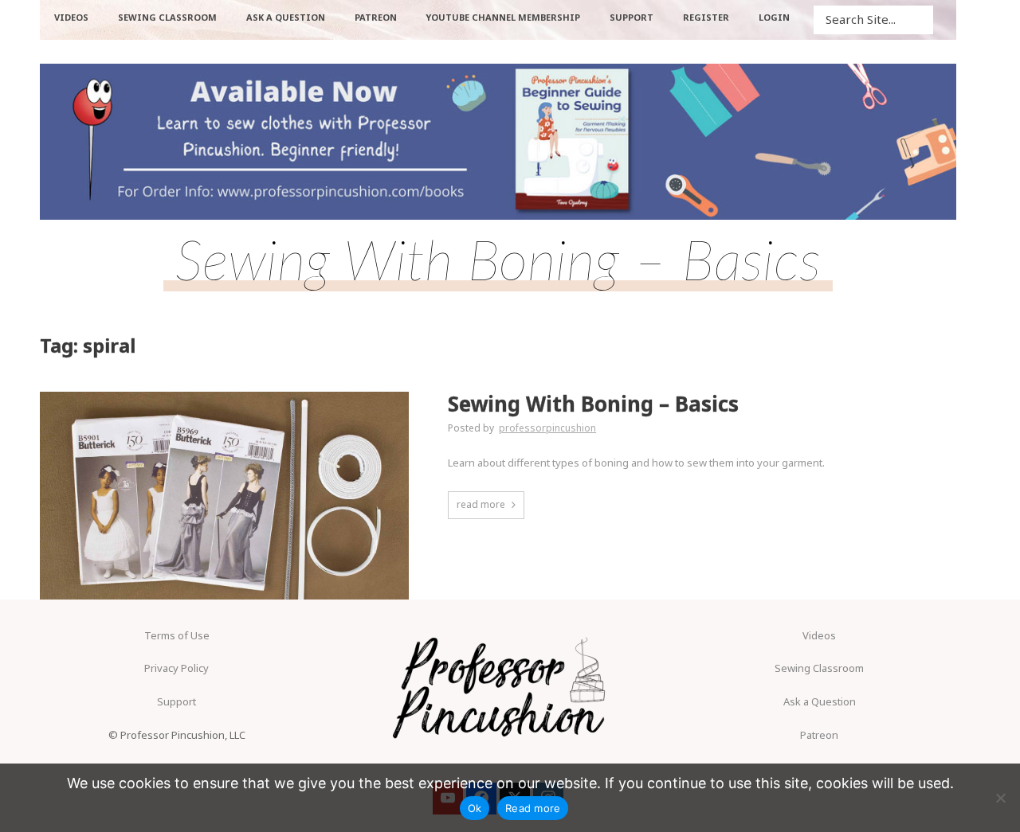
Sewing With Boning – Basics (593, 404)
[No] (1000, 798)
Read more (532, 808)
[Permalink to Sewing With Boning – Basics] (224, 495)
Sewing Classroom (819, 668)
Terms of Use (177, 635)
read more (481, 504)
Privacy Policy (176, 668)
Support (176, 701)
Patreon (819, 735)
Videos (819, 635)
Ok (475, 808)
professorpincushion (547, 428)
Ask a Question (819, 701)
